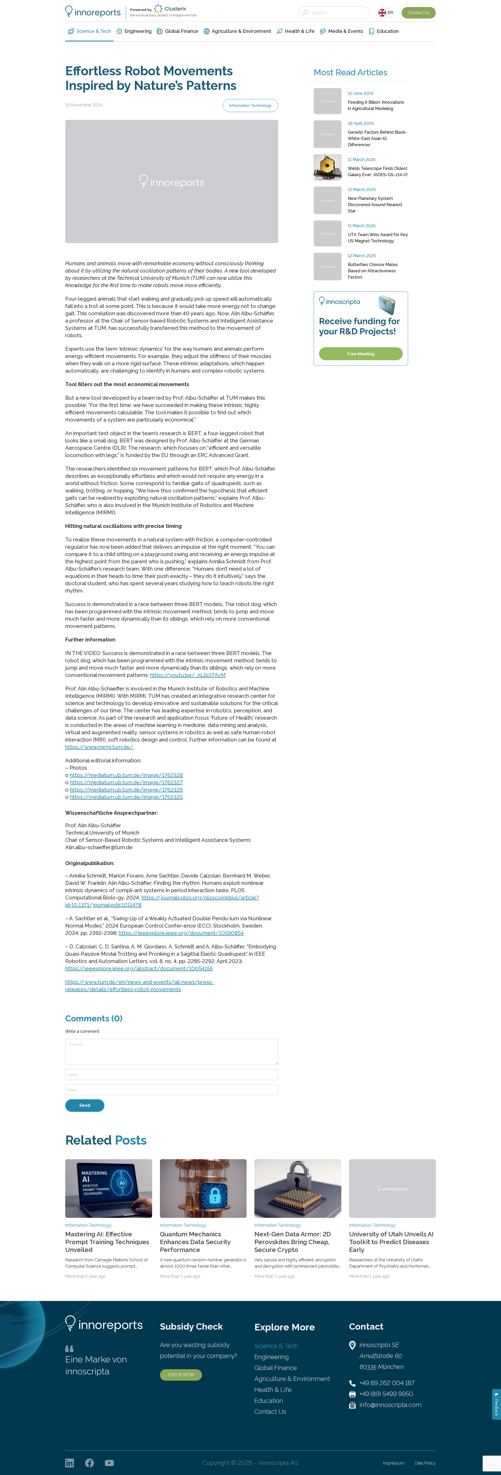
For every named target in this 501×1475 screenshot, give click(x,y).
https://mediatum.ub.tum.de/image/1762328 (126, 775)
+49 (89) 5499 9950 (386, 1394)
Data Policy (425, 1463)
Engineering (271, 1357)
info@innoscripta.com (391, 1405)
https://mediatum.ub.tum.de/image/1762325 (126, 797)
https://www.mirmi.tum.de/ (99, 747)
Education (268, 1400)
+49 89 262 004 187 (387, 1383)
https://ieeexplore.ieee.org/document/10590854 (181, 933)
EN (389, 12)
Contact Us (419, 12)
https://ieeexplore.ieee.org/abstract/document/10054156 (139, 968)
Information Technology (250, 105)
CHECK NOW (181, 1374)
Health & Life (272, 1389)
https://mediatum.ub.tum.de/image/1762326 (126, 790)
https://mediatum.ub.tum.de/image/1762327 (126, 782)
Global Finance (275, 1368)
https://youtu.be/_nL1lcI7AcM (188, 675)
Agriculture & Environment (292, 1379)
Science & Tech (276, 1346)
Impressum (393, 1463)
